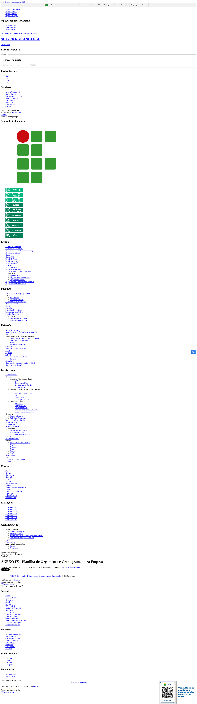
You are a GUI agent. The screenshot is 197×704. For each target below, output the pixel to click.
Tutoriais (13, 359)
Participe (107, 5)
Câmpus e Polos (11, 612)
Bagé (7, 471)
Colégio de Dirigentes (18, 418)
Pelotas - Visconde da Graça (15, 487)
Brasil (51, 5)
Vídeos (12, 342)
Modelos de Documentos (14, 269)
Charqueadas (10, 475)
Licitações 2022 (11, 516)
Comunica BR (95, 5)
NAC (12, 453)
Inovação (8, 308)
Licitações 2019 (11, 520)
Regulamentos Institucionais (15, 284)
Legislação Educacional (18, 320)
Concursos (9, 600)
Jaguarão (8, 479)
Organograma (10, 455)
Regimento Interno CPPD (24, 393)
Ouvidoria (9, 102)
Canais (144, 5)
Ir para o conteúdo (12, 10)
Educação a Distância (13, 263)
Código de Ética (20, 406)
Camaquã (8, 473)
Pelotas (8, 485)
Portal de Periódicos (12, 314)
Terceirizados (10, 542)
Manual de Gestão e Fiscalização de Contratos (26, 536)
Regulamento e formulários (20, 278)
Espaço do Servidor (12, 616)
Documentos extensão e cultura (16, 349)
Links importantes (21, 408)
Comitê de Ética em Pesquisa (15, 302)
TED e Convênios (16, 534)
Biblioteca (9, 610)
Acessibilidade (10, 25)
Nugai (12, 445)
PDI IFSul (9, 457)
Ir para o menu (11, 12)
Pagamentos (9, 540)
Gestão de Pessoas (12, 426)
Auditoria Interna (11, 98)
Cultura (8, 334)
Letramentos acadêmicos (14, 312)
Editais (7, 306)
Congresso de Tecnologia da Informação (20, 251)
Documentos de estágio (18, 357)
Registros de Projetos (17, 280)
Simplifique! (83, 5)
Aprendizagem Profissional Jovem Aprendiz (21, 332)
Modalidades (14, 298)
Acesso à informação (121, 5)
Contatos (8, 106)
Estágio (8, 355)
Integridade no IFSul (12, 625)
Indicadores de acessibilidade (20, 434)
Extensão (8, 361)
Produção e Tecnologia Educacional (18, 271)
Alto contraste (10, 27)
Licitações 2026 (11, 507)
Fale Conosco (10, 104)
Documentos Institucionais (15, 420)
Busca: (5, 65)
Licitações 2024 (11, 512)
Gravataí (8, 477)
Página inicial (17, 112)
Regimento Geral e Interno (15, 459)
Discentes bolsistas (16, 300)
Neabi (12, 449)
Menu (5, 115)
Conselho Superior (16, 416)
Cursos (7, 255)
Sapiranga (9, 494)
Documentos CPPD (22, 399)
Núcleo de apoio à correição (20, 443)
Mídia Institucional (12, 439)
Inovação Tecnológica (13, 623)
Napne (12, 451)
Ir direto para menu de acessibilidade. (14, 2)
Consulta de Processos (13, 96)
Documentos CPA (21, 383)
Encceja (8, 265)
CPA (16, 381)
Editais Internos (11, 261)
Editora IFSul (10, 424)
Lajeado (8, 481)
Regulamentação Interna (18, 318)
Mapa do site (10, 30)
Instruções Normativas (13, 310)
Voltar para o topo (7, 584)
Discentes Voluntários (13, 304)
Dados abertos (10, 94)
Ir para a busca (11, 14)
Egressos (8, 353)
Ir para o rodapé (11, 16)
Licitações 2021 (11, 518)
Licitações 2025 (11, 509)
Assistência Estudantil (13, 247)
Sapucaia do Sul (11, 496)
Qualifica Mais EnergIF (13, 365)
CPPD (17, 391)
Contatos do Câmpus (13, 253)
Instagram (9, 665)
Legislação (134, 5)
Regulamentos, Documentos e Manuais (19, 282)
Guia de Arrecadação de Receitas (22, 538)
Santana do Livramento (13, 491)
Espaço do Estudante (13, 614)
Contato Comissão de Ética (24, 412)
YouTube (8, 658)
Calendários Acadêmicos (14, 249)
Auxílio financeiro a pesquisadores (17, 293)
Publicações (16, 580)
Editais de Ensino (11, 259)
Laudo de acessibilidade (18, 430)
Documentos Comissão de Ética (26, 410)
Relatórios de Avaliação (23, 385)
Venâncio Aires (10, 498)
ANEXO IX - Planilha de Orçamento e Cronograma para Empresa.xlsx (35, 576)
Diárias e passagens (17, 532)
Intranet (8, 660)
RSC (16, 395)
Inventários (14, 548)
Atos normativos (11, 375)
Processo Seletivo (11, 598)
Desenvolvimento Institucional (16, 620)
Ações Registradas (12, 330)
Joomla (35, 686)
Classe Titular (19, 397)
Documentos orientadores (19, 340)
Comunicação (10, 100)
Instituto (8, 437)
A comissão (19, 404)
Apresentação (15, 276)
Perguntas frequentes (17, 344)
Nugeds (13, 447)
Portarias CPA (20, 387)
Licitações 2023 (11, 514)
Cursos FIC (9, 257)
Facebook (9, 662)
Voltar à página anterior (71, 567)
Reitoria (8, 461)
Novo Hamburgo (11, 483)
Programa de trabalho (17, 432)
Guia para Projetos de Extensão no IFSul (20, 363)
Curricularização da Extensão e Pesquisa (24, 338)
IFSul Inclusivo (11, 267)
